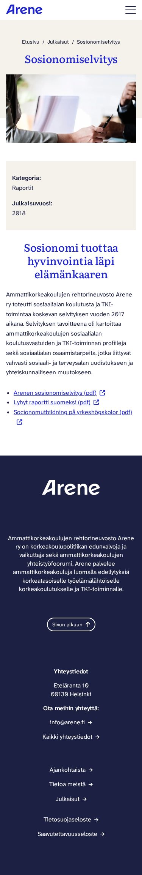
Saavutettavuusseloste (67, 834)
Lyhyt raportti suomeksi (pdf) (52, 402)
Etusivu (30, 41)
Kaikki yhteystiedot (67, 737)
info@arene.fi (67, 722)
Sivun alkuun (67, 624)
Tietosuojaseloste (67, 819)
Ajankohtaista (68, 770)
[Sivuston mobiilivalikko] (130, 10)
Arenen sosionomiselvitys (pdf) (55, 393)
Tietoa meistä (67, 784)
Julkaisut (58, 41)
